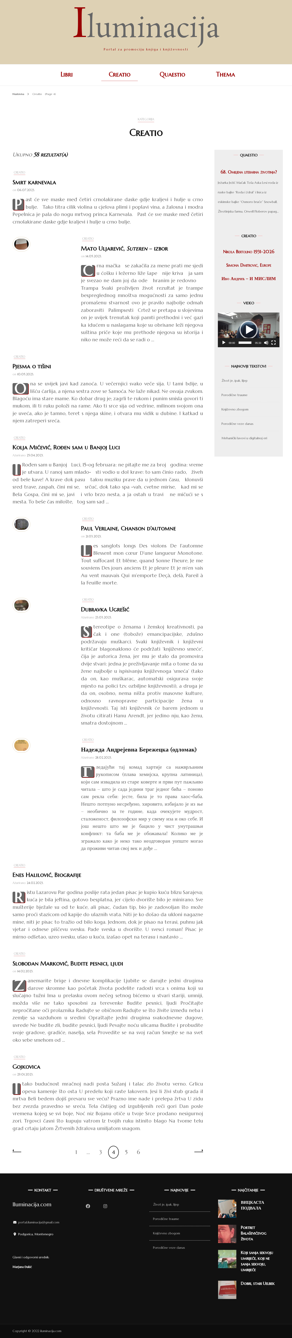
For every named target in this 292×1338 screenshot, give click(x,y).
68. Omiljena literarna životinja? (249, 172)
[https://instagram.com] (105, 1206)
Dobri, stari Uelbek (258, 1283)
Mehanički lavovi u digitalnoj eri (244, 438)
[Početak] (224, 342)
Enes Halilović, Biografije (47, 874)
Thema (225, 74)
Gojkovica (26, 1066)
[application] (248, 330)
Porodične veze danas (237, 424)
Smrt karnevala (34, 182)
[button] (249, 330)
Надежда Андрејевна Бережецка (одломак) (139, 749)
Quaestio (172, 74)
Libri (67, 74)
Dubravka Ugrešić (105, 609)
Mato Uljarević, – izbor (124, 248)
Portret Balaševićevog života (253, 1233)
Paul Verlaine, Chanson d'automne (128, 528)
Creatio (119, 74)
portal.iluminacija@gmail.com (38, 1222)
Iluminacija (146, 29)
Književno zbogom (235, 409)
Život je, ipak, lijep (235, 381)
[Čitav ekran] (273, 342)
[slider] (245, 343)
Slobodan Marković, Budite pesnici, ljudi (68, 963)
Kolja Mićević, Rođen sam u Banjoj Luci (66, 447)
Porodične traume (235, 395)
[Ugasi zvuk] (266, 342)
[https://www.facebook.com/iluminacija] (87, 1206)
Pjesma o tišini (32, 366)
